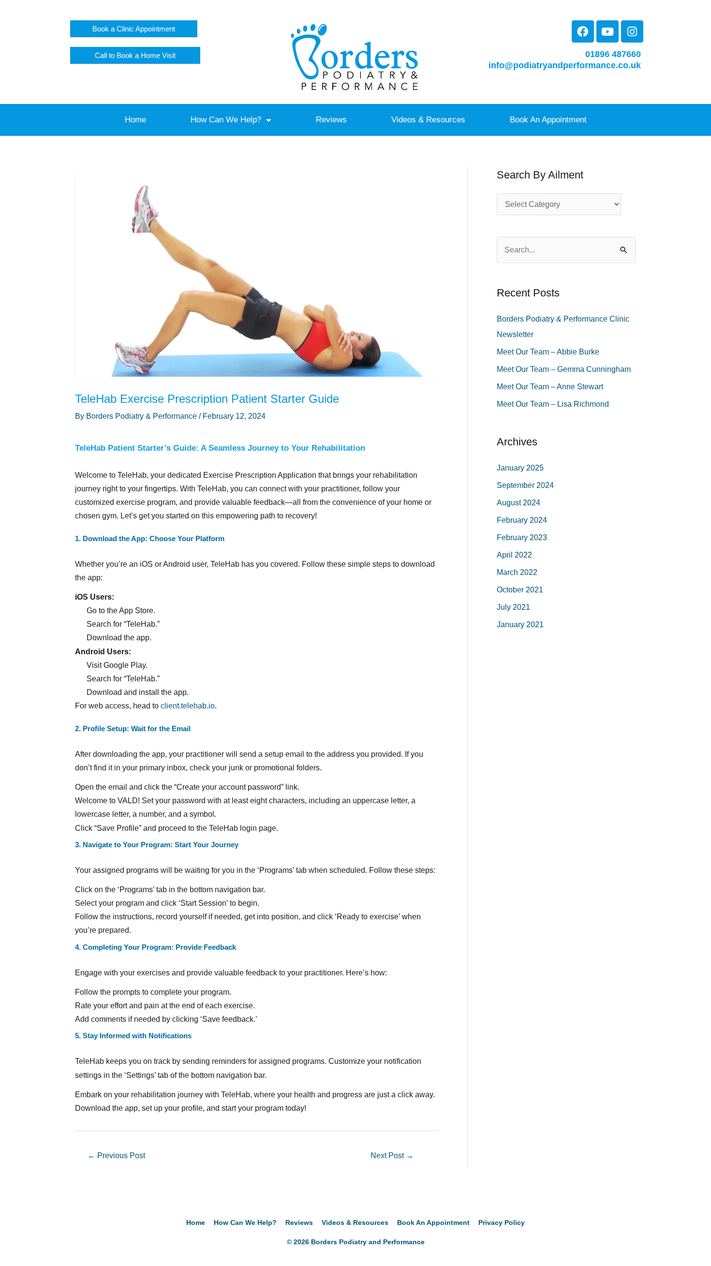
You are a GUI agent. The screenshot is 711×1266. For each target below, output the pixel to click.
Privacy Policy (501, 1222)
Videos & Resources (428, 119)
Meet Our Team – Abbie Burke (548, 352)
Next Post (392, 1155)
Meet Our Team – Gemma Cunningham (564, 369)
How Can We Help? (226, 119)
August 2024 (518, 503)
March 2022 (517, 572)
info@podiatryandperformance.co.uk (565, 65)
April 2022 (514, 555)
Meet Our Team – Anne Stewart (550, 387)
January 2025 (520, 468)
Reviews (331, 119)
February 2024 (522, 520)
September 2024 (525, 485)
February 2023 (522, 537)
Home (135, 119)
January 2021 (520, 624)
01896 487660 (613, 54)
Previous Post (116, 1155)
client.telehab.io (188, 706)
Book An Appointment (548, 119)
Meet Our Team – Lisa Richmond (553, 404)
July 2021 (513, 607)
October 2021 (520, 590)
